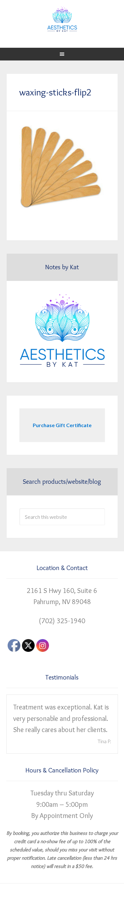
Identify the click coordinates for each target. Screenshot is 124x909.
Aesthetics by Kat (62, 19)
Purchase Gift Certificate (62, 425)
